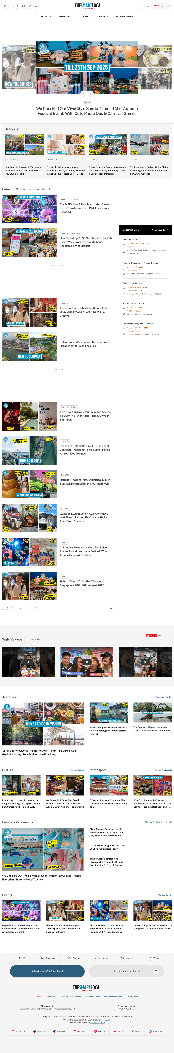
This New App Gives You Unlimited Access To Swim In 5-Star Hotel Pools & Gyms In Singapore (85, 415)
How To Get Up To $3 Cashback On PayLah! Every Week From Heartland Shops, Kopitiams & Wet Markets (86, 242)
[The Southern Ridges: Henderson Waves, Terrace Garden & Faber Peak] (152, 712)
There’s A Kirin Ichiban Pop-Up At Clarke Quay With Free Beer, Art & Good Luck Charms (84, 311)
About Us (51, 997)
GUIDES (101, 16)
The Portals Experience (133, 303)
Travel (134, 160)
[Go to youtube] (29, 6)
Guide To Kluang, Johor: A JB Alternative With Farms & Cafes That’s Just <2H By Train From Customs (84, 517)
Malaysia (65, 441)
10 (36, 608)
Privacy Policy (133, 997)
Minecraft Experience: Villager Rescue (140, 263)
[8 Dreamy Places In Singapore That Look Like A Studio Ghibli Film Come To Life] (109, 785)
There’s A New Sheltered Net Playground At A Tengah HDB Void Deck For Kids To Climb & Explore (106, 862)
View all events (158, 230)
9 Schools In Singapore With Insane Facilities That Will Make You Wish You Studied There (23, 170)
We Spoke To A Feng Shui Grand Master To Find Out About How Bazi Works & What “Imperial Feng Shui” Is (65, 803)
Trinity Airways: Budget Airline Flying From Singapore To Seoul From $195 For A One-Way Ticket (149, 170)
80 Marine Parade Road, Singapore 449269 (144, 294)
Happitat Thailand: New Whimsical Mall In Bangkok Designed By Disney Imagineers (85, 481)
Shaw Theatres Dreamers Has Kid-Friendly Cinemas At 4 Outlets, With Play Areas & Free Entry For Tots (107, 832)
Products (52, 160)
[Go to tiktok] (36, 6)
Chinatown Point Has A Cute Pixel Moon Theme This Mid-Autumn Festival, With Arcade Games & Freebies (84, 551)
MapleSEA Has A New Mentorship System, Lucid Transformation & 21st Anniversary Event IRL (86, 208)
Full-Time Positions (92, 997)
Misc (63, 337)
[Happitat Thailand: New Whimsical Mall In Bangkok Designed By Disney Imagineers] (29, 484)
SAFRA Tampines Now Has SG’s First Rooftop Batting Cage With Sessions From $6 (109, 730)
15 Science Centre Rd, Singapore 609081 (143, 334)
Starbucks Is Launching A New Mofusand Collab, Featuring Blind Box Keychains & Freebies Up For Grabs (66, 170)
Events (87, 102)
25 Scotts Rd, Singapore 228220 (139, 314)
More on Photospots (163, 770)
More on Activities (163, 697)
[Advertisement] (58, 279)
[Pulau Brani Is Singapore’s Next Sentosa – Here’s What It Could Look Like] (29, 346)
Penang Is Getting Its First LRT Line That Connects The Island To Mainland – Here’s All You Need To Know (85, 449)
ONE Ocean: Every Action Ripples (138, 324)
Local (92, 160)
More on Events (165, 895)
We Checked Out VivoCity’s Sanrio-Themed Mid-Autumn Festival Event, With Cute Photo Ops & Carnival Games (87, 111)
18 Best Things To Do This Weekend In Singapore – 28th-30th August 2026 (82, 583)
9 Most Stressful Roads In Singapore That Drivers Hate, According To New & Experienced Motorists (107, 170)
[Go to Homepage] (88, 6)
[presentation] (154, 635)
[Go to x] (4, 6)
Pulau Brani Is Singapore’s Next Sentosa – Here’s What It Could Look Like (85, 344)
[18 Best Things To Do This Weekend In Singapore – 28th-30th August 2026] (29, 586)
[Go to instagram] (23, 6)
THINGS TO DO (64, 16)
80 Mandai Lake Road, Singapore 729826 (143, 274)
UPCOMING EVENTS (124, 16)
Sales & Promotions (70, 233)
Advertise (39, 997)
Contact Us (63, 997)
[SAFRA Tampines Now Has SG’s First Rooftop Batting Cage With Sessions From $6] (109, 712)
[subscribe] (156, 971)
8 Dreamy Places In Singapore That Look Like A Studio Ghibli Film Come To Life (108, 803)
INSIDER (84, 16)
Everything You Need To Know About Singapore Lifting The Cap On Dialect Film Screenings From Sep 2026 (21, 803)
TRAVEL (44, 16)
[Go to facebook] (11, 6)
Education (11, 160)
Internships (76, 997)
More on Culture (77, 770)
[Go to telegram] (17, 6)
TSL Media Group (97, 1022)
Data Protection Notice (113, 997)
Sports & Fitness (69, 407)
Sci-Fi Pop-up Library (132, 283)
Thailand (65, 475)
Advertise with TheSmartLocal (47, 971)
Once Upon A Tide (131, 239)
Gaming (74, 200)
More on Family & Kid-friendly (158, 822)
